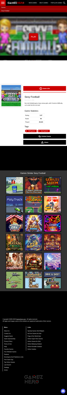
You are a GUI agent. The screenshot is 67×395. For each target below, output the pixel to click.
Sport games (44, 131)
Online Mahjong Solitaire (34, 344)
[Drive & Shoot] (52, 280)
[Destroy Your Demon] (52, 261)
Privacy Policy (8, 341)
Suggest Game (8, 336)
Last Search (7, 364)
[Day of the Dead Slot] (52, 242)
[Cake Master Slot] (14, 261)
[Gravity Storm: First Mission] (52, 185)
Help (5, 346)
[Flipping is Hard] (14, 185)
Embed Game (46, 136)
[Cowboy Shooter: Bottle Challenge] (33, 185)
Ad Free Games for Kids (34, 333)
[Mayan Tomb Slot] (14, 242)
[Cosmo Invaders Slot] (52, 223)
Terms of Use (8, 344)
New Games (33, 3)
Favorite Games (8, 349)
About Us (6, 331)
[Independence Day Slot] (14, 223)
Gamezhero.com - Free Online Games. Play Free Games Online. (16, 3)
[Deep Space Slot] (33, 242)
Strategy (6, 367)
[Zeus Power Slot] (33, 223)
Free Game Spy (8, 359)
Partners (6, 354)
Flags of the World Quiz (34, 336)
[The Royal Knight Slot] (33, 261)
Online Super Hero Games (35, 338)
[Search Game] (64, 3)
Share (46, 142)
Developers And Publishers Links (13, 357)
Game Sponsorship (9, 338)
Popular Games (56, 3)
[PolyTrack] (14, 204)
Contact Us (7, 333)
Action (6, 370)
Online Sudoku (31, 349)
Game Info (46, 88)
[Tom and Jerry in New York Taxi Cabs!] (52, 204)
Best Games (44, 3)
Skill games (31, 131)
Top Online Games (9, 362)
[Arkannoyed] (14, 280)
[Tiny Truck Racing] (33, 204)
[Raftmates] (33, 280)
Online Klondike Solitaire (34, 346)
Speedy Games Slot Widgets (35, 331)
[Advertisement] (33, 72)
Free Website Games (10, 351)
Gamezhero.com (21, 319)
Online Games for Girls (34, 341)
